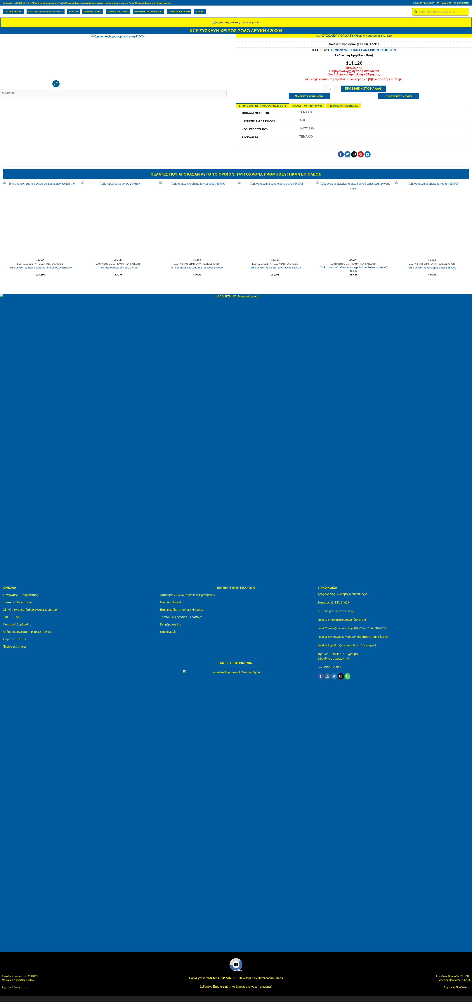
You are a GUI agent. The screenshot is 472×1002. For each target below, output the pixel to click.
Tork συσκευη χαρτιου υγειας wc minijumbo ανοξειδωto (40, 267)
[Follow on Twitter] (334, 676)
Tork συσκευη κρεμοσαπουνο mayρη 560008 (275, 267)
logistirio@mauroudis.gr (117, 2)
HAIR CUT (73, 11)
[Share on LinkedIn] (368, 154)
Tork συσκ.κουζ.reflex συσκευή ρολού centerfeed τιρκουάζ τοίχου (353, 269)
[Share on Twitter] (347, 154)
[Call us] (347, 676)
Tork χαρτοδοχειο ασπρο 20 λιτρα (118, 267)
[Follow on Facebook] (321, 676)
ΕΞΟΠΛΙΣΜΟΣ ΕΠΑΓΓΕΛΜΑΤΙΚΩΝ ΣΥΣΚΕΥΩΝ (363, 50)
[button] (423, 3)
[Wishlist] (438, 2)
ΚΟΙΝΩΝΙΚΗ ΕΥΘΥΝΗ (179, 11)
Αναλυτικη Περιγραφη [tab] (307, 105)
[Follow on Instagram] (327, 676)
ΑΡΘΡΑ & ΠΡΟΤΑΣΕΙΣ (118, 11)
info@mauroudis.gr (49, 2)
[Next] (469, 234)
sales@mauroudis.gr (70, 2)
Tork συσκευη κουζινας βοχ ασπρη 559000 (431, 267)
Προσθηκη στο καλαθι (363, 88)
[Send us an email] (341, 676)
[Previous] (3, 234)
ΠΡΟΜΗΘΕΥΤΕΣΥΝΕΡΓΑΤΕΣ (148, 11)
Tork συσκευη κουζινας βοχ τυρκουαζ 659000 (197, 267)
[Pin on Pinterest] (361, 154)
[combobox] (440, 11)
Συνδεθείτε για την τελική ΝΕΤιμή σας (354, 74)
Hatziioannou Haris (270, 978)
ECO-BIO (200, 11)
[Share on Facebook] (341, 154)
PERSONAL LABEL (93, 11)
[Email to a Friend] (354, 154)
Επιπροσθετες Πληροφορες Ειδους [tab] (263, 105)
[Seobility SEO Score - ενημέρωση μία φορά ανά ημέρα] (236, 965)
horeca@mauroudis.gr (92, 2)
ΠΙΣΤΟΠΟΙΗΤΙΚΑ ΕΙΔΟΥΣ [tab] (343, 105)
